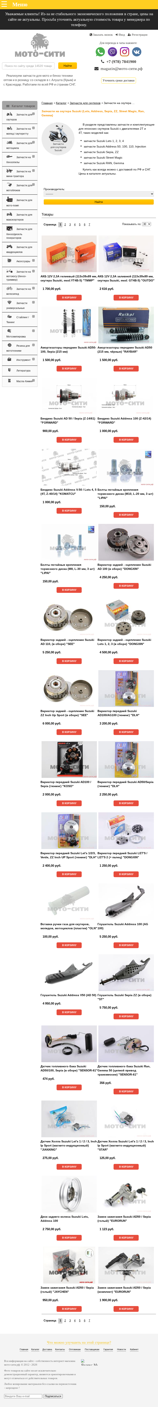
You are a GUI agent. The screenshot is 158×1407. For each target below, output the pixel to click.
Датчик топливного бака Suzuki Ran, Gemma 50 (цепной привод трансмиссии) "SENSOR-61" (124, 1070)
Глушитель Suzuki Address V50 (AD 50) (68, 995)
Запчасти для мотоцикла (19, 146)
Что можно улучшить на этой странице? (79, 1342)
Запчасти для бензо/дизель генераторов (19, 233)
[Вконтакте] (136, 55)
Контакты (60, 1349)
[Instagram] (125, 55)
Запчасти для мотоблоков (19, 188)
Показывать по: (131, 224)
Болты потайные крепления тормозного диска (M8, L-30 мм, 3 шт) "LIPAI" (68, 569)
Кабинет (134, 1349)
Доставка (47, 1349)
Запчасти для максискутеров (19, 217)
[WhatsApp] (101, 55)
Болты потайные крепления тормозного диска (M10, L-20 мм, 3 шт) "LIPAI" (125, 493)
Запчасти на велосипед (18, 291)
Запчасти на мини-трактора (18, 174)
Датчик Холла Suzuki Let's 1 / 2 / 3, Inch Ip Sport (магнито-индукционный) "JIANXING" (69, 1145)
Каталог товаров (23, 106)
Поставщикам (92, 1349)
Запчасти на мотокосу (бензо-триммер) (18, 275)
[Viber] (113, 55)
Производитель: (54, 189)
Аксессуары (23, 261)
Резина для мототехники (18, 348)
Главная (47, 103)
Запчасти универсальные (16, 306)
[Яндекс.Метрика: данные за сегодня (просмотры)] (89, 1362)
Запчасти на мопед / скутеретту (18, 131)
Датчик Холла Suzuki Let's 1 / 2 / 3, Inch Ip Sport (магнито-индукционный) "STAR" (126, 1145)
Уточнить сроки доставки (119, 80)
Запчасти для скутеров (19, 117)
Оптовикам (75, 1349)
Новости (121, 1349)
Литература (23, 370)
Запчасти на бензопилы (18, 160)
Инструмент (23, 360)
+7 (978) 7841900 (121, 61)
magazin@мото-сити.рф (122, 68)
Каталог (61, 103)
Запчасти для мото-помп (19, 203)
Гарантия (108, 1349)
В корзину (69, 297)
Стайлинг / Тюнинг (17, 320)
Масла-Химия (24, 381)
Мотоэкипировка (16, 336)
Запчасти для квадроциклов (19, 250)
